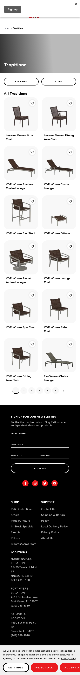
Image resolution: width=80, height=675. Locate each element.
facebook (25, 483)
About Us (47, 537)
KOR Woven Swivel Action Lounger (18, 280)
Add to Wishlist (32, 103)
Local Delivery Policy (54, 526)
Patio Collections (21, 508)
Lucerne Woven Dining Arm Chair (59, 137)
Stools (15, 514)
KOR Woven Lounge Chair (57, 280)
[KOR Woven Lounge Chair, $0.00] (59, 257)
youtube (54, 483)
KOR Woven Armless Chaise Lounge (20, 186)
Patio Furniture (20, 520)
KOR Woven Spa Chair (21, 327)
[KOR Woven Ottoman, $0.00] (59, 212)
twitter (45, 483)
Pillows (15, 537)
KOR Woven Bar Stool (20, 233)
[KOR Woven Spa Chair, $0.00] (21, 306)
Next (63, 390)
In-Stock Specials (22, 526)
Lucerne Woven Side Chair (19, 137)
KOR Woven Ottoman (58, 233)
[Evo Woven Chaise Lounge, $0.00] (59, 355)
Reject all (44, 667)
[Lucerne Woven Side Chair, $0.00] (21, 114)
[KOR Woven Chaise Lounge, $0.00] (59, 163)
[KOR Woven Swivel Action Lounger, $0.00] (21, 257)
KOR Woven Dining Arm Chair (19, 378)
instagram (35, 483)
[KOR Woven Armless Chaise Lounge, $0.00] (21, 163)
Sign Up (40, 468)
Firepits (16, 531)
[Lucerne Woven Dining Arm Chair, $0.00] (59, 114)
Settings (15, 667)
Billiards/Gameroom (23, 543)
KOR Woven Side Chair (55, 329)
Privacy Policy (50, 531)
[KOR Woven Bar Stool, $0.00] (21, 212)
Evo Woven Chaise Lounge (56, 378)
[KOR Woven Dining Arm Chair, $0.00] (21, 355)
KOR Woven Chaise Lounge (57, 186)
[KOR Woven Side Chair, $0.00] (59, 306)
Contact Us (48, 508)
